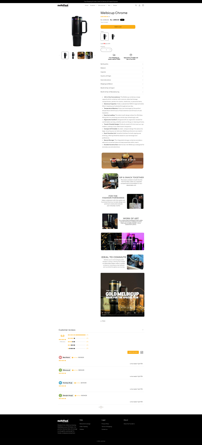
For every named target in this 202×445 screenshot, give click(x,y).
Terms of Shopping (107, 426)
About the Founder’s (129, 423)
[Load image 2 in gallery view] (73, 55)
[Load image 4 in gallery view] (89, 55)
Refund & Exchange (85, 423)
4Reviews (62, 341)
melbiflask (103, 441)
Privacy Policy (105, 423)
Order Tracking (84, 426)
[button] (93, 5)
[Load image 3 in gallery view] (81, 55)
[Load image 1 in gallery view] (65, 55)
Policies (82, 429)
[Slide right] (95, 55)
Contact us (104, 429)
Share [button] (103, 321)
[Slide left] (59, 55)
